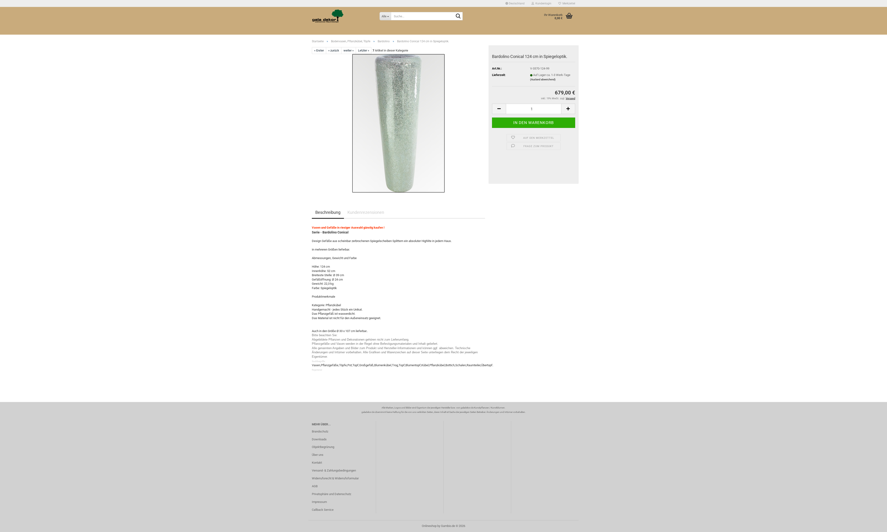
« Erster (319, 50)
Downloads (319, 439)
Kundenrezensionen (365, 212)
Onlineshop (429, 526)
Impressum (319, 502)
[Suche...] (458, 16)
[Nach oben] (874, 525)
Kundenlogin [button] (542, 3)
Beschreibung (327, 212)
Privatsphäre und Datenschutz (331, 494)
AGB (315, 486)
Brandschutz (320, 431)
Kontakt (317, 462)
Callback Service (323, 509)
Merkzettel (568, 3)
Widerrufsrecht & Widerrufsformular (335, 478)
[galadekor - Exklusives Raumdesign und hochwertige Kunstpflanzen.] (342, 16)
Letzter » (363, 50)
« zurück (333, 50)
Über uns (317, 454)
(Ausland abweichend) (543, 79)
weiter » (348, 50)
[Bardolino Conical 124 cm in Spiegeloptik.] (398, 123)
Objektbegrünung (323, 447)
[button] (515, 3)
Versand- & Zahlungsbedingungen (334, 470)
